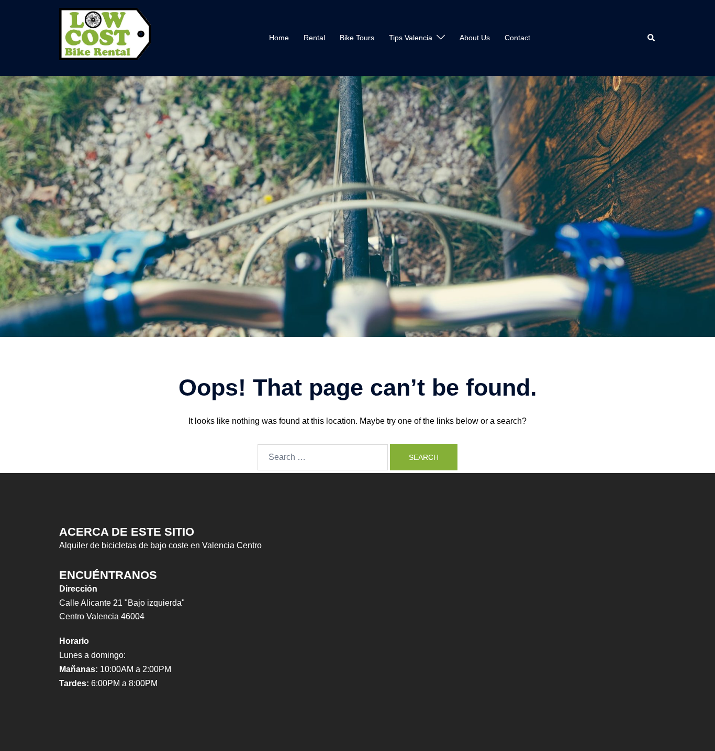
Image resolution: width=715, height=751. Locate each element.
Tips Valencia (410, 37)
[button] (651, 37)
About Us (475, 37)
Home (279, 37)
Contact (517, 37)
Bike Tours (357, 37)
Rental (314, 37)
